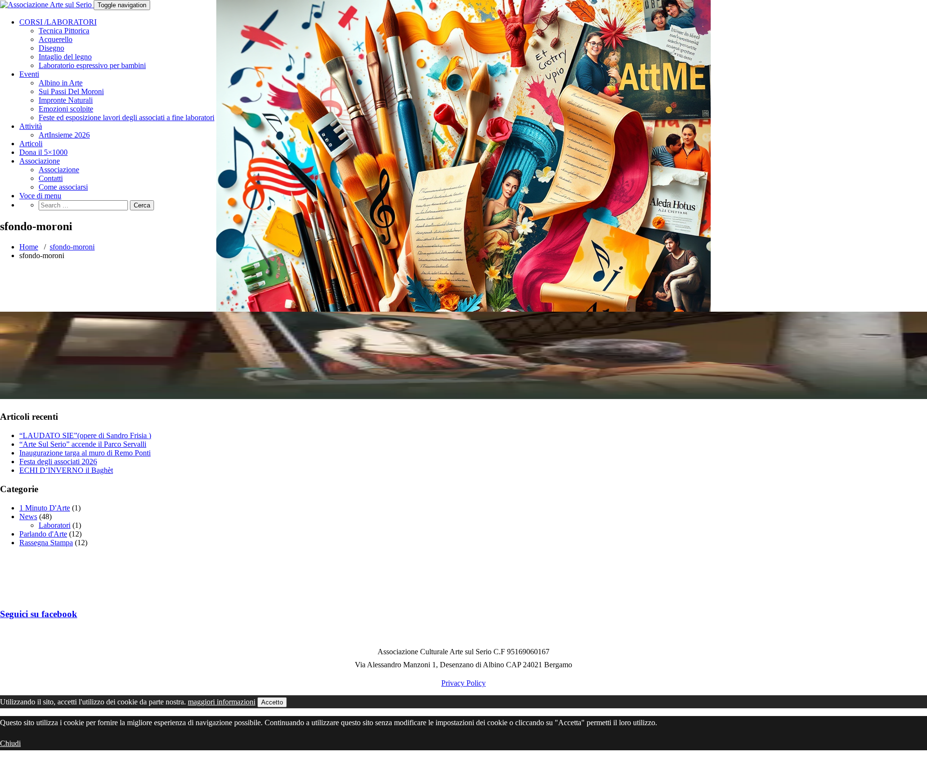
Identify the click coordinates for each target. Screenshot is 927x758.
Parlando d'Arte (43, 534)
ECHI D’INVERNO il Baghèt (66, 470)
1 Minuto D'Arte (44, 508)
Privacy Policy (463, 683)
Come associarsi (63, 187)
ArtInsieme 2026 (64, 135)
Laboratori (54, 525)
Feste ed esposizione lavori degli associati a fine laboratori (126, 117)
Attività (30, 126)
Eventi (29, 74)
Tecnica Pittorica (64, 31)
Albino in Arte (61, 83)
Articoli (30, 143)
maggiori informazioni (221, 702)
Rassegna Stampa (46, 542)
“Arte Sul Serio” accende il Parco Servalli (82, 444)
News (28, 516)
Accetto (272, 702)
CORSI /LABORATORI (58, 22)
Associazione (39, 161)
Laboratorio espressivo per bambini (92, 65)
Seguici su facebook (38, 614)
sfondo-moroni (72, 247)
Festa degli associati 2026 (58, 461)
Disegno (51, 48)
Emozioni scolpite (66, 109)
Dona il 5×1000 (43, 152)
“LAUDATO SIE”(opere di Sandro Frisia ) (85, 435)
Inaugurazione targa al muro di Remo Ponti (85, 453)
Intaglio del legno (65, 57)
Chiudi (10, 743)
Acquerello (55, 39)
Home (28, 247)
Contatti (51, 178)
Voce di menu (40, 196)
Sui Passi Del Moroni (71, 91)
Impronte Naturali (66, 100)
